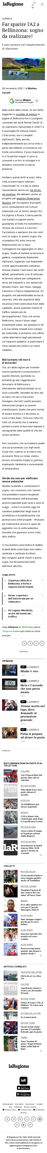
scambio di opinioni (26, 114)
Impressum (30, 1104)
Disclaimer (19, 1104)
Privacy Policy (10, 1110)
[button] (7, 1119)
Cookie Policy (25, 1110)
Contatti (39, 1104)
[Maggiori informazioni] (36, 101)
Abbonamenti (8, 1104)
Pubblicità (18, 1107)
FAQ (10, 1107)
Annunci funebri (30, 1107)
